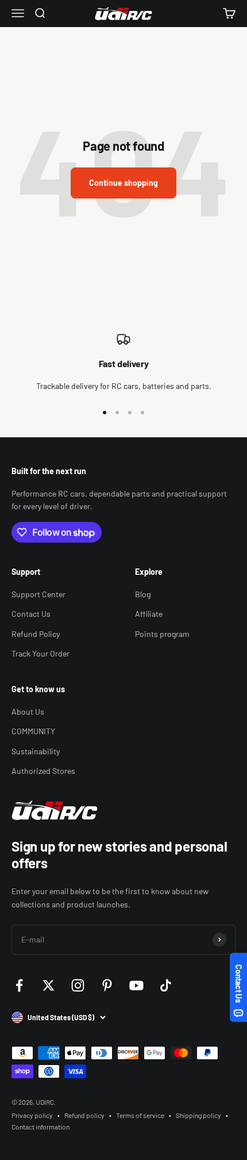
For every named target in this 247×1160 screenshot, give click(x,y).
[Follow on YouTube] (136, 985)
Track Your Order (40, 653)
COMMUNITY (33, 731)
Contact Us (31, 614)
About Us (27, 711)
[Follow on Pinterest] (107, 985)
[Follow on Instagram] (78, 985)
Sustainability (35, 751)
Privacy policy (32, 1115)
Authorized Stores (43, 771)
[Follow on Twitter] (48, 985)
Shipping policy (198, 1115)
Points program (162, 634)
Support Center (38, 594)
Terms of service (140, 1115)
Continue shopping (123, 183)
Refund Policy (35, 634)
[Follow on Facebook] (19, 985)
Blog (142, 594)
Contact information (40, 1127)
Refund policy (84, 1115)
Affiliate (149, 614)
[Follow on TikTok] (165, 985)
